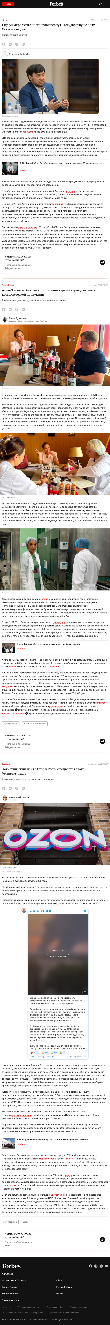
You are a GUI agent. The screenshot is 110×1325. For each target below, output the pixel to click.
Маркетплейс (10, 1222)
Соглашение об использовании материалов (22, 1312)
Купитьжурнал (8, 4)
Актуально (7, 1274)
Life (58, 1280)
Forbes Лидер (8, 285)
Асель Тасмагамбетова (35, 723)
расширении (59, 622)
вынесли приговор (28, 227)
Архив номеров (10, 1300)
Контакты (6, 1307)
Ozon (25, 1222)
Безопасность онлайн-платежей (64, 1312)
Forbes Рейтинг (64, 1287)
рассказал (14, 1185)
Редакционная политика (29, 1307)
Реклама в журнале (79, 1307)
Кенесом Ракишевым (13, 713)
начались (70, 1158)
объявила (46, 599)
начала (68, 1175)
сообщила (28, 131)
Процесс (5, 20)
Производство (10, 723)
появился (100, 702)
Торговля (6, 764)
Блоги (59, 1293)
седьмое (54, 666)
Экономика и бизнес (13, 1280)
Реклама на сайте (55, 1307)
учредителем (56, 706)
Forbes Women (10, 1293)
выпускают (8, 686)
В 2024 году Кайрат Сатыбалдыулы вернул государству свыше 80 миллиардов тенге (62, 163)
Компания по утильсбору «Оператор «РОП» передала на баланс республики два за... (27, 170)
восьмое (13, 666)
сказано (70, 191)
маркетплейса (46, 1158)
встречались (59, 1194)
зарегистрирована (22, 1115)
